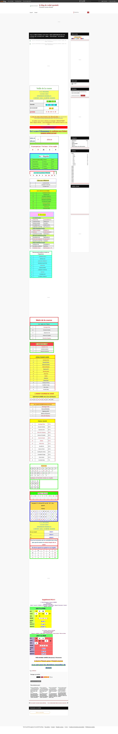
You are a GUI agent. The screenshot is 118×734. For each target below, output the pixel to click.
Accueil (31, 12)
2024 (72, 167)
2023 (72, 169)
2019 (72, 174)
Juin (73, 157)
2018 (72, 176)
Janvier (74, 164)
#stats (73, 142)
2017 (72, 177)
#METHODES (74, 143)
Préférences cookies (90, 727)
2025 (72, 166)
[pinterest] (84, 1)
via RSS (74, 83)
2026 (72, 153)
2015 (72, 180)
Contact (35, 12)
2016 (72, 179)
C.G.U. (66, 727)
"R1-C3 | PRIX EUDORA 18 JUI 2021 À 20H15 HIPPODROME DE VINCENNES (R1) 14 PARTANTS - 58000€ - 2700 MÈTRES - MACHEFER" (47, 35)
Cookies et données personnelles (76, 727)
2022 (72, 170)
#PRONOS (34, 670)
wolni (31, 727)
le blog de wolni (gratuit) (49, 5)
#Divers (73, 145)
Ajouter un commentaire (40, 712)
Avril (74, 160)
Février (74, 163)
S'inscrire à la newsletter (36, 681)
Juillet (74, 156)
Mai (73, 159)
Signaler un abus (60, 727)
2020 (72, 173)
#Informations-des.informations (78, 146)
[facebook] (80, 1)
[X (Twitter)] (82, 1)
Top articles (47, 727)
